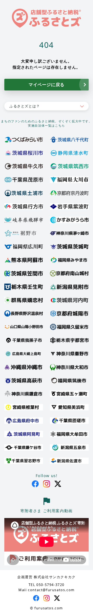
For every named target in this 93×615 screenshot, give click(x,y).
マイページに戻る (46, 84)
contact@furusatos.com (51, 590)
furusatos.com (48, 608)
